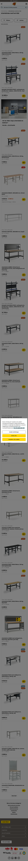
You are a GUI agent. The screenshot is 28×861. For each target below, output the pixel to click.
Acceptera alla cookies (14, 439)
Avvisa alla (14, 435)
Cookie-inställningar (14, 432)
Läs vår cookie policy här (19, 428)
